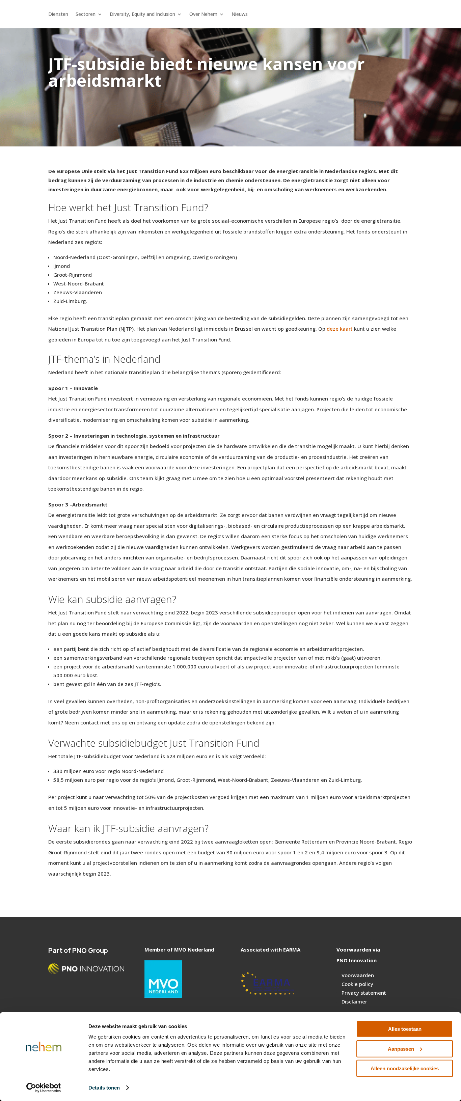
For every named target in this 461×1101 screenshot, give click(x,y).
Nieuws (240, 14)
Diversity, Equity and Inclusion (142, 14)
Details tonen (104, 1088)
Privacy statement (364, 992)
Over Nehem (203, 14)
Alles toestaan (405, 1029)
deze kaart (340, 328)
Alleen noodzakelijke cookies (405, 1068)
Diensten (58, 14)
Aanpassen (401, 1048)
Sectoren (86, 14)
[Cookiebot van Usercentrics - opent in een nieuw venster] (43, 1088)
